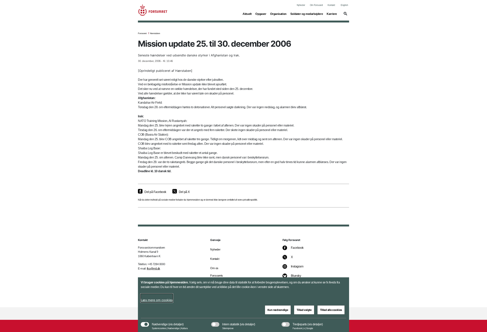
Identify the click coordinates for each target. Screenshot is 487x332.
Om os (214, 268)
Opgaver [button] (260, 13)
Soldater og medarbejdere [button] (306, 13)
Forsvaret (142, 33)
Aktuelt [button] (247, 13)
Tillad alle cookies (331, 309)
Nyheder (301, 5)
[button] (345, 15)
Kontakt (331, 5)
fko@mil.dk (153, 268)
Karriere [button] (332, 13)
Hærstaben (155, 33)
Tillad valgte (304, 309)
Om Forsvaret (316, 5)
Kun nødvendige (277, 309)
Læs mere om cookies (157, 300)
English (344, 5)
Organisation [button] (278, 13)
